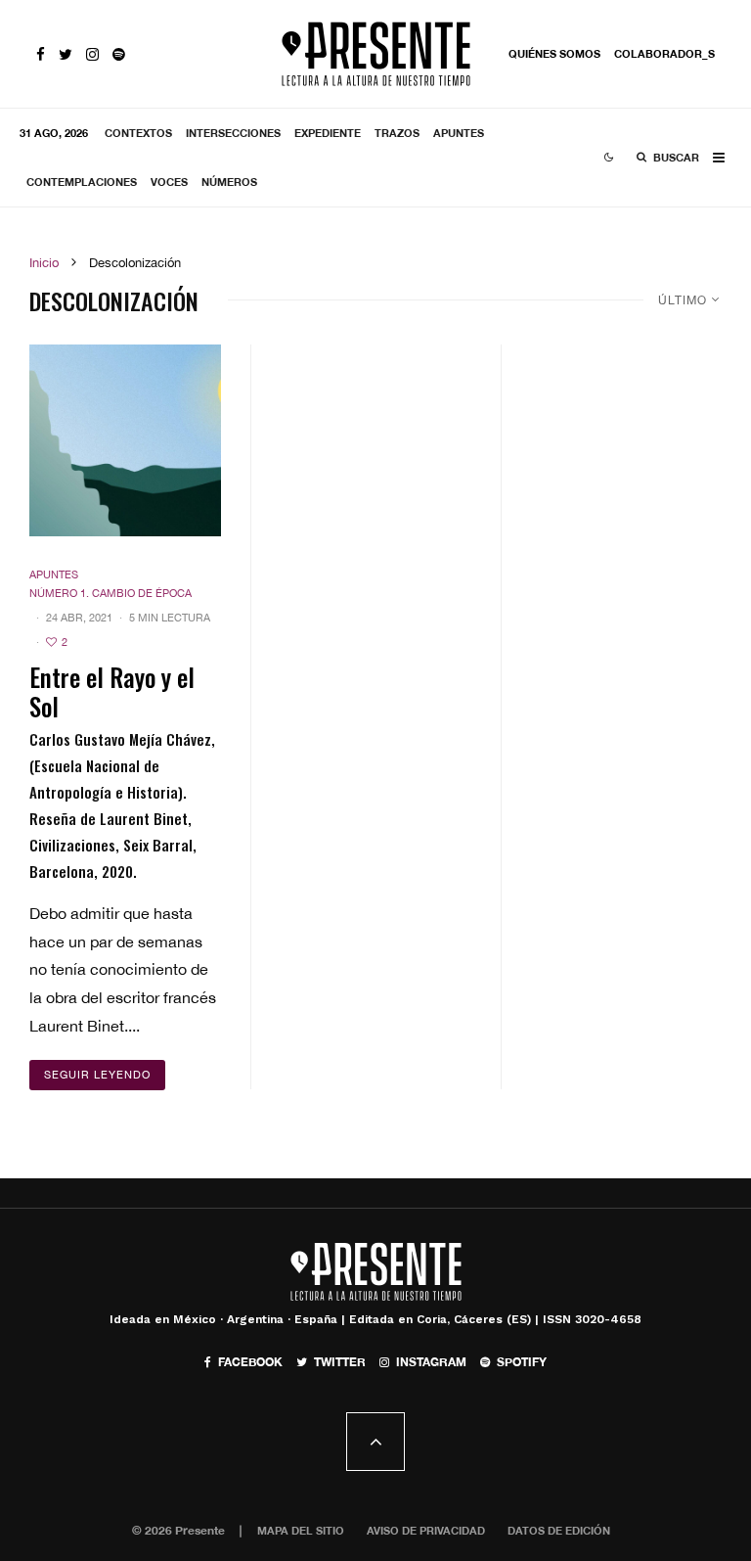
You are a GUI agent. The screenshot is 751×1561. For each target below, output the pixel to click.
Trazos (397, 132)
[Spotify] (119, 54)
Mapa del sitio (300, 1530)
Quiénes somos (554, 53)
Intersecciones (233, 132)
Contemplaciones (81, 181)
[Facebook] (40, 54)
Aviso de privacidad (426, 1530)
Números (229, 181)
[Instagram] (92, 54)
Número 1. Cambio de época (110, 593)
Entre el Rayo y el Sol (112, 692)
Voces (169, 181)
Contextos (138, 132)
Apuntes (458, 132)
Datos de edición (559, 1530)
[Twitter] (65, 54)
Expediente (327, 132)
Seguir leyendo (97, 1074)
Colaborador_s (664, 53)
